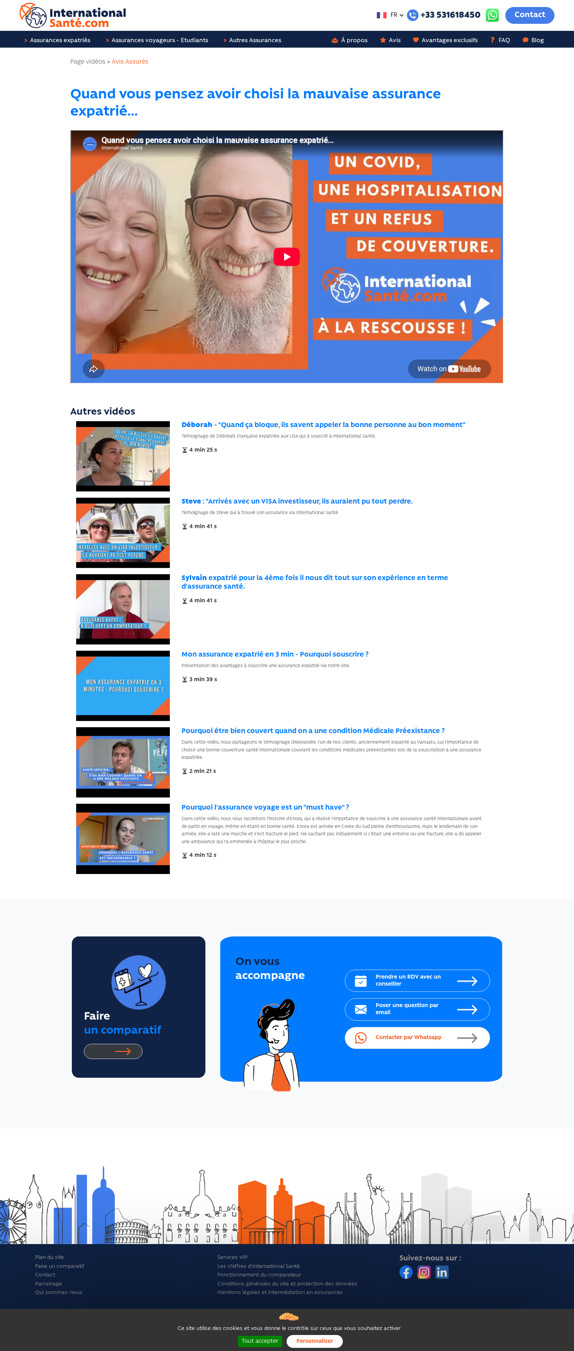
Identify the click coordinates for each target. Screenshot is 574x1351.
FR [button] (393, 15)
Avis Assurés (130, 62)
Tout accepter (260, 1341)
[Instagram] (424, 1272)
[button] (60, 39)
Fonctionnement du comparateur (259, 1275)
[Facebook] (406, 1272)
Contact (530, 15)
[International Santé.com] (73, 15)
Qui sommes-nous (58, 1292)
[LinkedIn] (442, 1272)
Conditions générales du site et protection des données (287, 1284)
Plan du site (49, 1257)
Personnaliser (314, 1341)
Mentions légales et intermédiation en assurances (280, 1292)
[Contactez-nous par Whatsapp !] (492, 15)
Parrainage (48, 1284)
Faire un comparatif (59, 1266)
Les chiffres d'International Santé (258, 1266)
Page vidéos (87, 62)
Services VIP (232, 1257)
